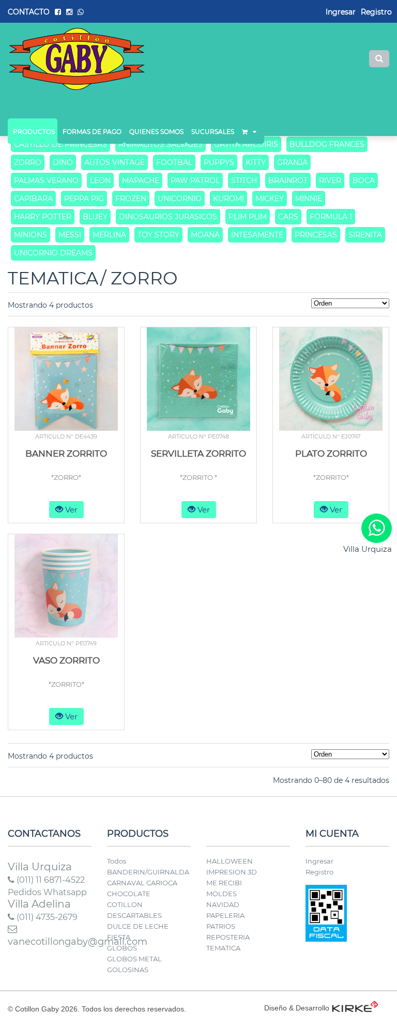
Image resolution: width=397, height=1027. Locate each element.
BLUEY (95, 216)
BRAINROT (288, 180)
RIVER (330, 180)
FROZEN (130, 198)
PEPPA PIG (84, 198)
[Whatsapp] (376, 528)
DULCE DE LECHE (138, 926)
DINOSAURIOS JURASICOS (168, 216)
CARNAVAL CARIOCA (142, 883)
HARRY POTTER (42, 216)
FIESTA (118, 937)
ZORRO (27, 162)
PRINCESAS (316, 234)
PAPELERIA (225, 915)
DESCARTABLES (134, 915)
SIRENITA (365, 234)
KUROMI (228, 198)
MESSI (69, 234)
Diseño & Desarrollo (296, 1008)
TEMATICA (223, 948)
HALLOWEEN (229, 861)
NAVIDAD (222, 904)
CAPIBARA (33, 198)
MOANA (205, 234)
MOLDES (221, 893)
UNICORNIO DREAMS (53, 253)
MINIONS (30, 234)
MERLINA (109, 234)
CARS (288, 216)
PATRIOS (220, 926)
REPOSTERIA (228, 937)
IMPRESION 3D (231, 872)
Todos (116, 861)
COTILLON (125, 904)
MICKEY (269, 198)
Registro (376, 12)
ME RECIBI (224, 883)
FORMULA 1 (331, 216)
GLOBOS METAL (134, 959)
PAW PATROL (195, 180)
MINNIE (308, 198)
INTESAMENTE (257, 234)
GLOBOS (122, 948)
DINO (63, 162)
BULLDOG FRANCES (326, 144)
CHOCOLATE (128, 893)
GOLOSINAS (127, 969)
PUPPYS (219, 162)
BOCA (364, 180)
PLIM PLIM (247, 216)
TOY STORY (158, 234)
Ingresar (319, 861)
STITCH (244, 180)
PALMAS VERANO (46, 180)
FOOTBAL (174, 162)
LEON (100, 180)
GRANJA (292, 162)
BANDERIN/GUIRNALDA (148, 872)
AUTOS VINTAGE (114, 162)
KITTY (256, 162)
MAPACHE (140, 180)
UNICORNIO (180, 198)
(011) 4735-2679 (46, 917)
